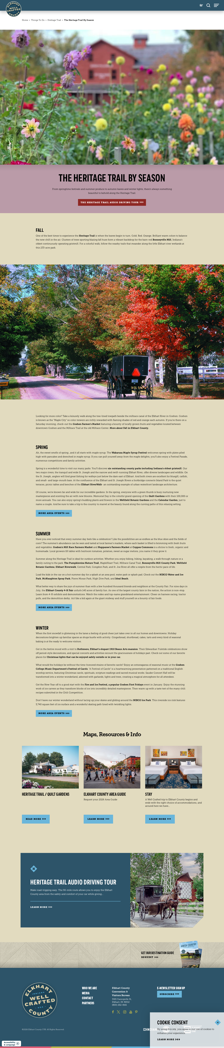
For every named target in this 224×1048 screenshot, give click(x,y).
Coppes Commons (143, 547)
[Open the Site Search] (208, 5)
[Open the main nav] (216, 5)
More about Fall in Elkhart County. (129, 428)
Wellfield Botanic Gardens (134, 500)
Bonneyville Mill (162, 239)
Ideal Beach (121, 578)
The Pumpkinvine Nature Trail (81, 563)
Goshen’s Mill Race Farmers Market (73, 547)
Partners (88, 1003)
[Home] (39, 1000)
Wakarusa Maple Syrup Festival (129, 452)
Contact (87, 998)
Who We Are (89, 988)
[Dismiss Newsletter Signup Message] (218, 1022)
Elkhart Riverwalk (66, 567)
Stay (148, 794)
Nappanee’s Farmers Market (113, 547)
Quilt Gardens (157, 496)
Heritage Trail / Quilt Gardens (45, 794)
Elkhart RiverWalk (91, 484)
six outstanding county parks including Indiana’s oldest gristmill (145, 468)
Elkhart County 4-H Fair (59, 590)
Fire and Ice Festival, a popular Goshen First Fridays (114, 684)
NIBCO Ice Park (142, 700)
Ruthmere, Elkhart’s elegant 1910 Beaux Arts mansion (107, 649)
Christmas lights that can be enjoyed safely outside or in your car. (84, 657)
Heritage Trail (87, 235)
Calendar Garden (168, 500)
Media (85, 993)
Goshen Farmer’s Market (86, 424)
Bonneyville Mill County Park (158, 563)
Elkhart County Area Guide (105, 794)
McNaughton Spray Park (56, 578)
